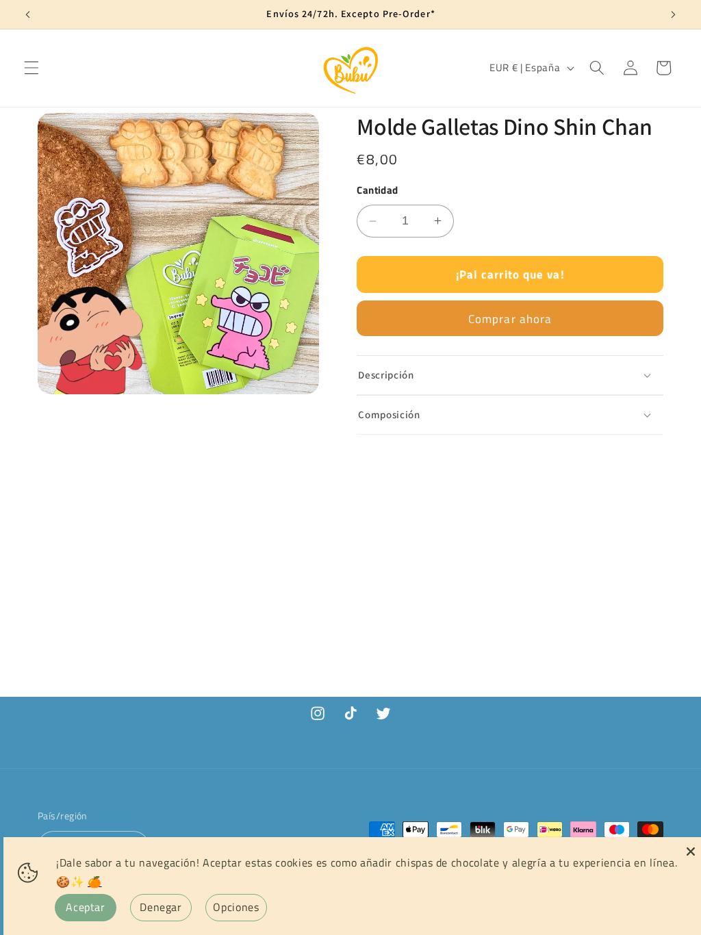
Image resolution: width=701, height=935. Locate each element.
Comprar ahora (510, 318)
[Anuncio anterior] (28, 14)
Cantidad (377, 190)
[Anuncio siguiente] (673, 14)
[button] (31, 67)
